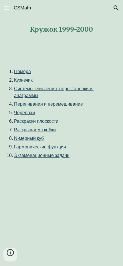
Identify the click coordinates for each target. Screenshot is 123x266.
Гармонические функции (40, 146)
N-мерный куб (29, 138)
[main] (61, 29)
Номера (22, 71)
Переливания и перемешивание (48, 104)
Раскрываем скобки (35, 129)
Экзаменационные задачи (42, 155)
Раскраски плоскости (36, 121)
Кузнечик (23, 80)
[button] (7, 8)
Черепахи (24, 112)
